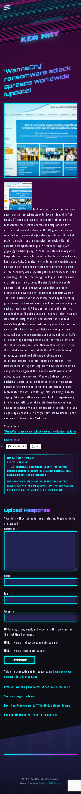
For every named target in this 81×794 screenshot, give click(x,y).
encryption (51, 466)
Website (9, 611)
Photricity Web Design (50, 783)
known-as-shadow (42, 471)
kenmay (29, 458)
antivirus (22, 466)
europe (63, 466)
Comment (10, 529)
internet (23, 471)
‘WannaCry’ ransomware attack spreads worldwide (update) (40, 431)
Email (8, 593)
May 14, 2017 (14, 458)
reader (23, 462)
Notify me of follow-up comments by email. (33, 642)
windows (40, 475)
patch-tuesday (15, 475)
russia (30, 475)
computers (35, 466)
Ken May (40, 37)
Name (8, 575)
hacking (12, 471)
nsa (68, 471)
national (59, 471)
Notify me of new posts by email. (27, 650)
